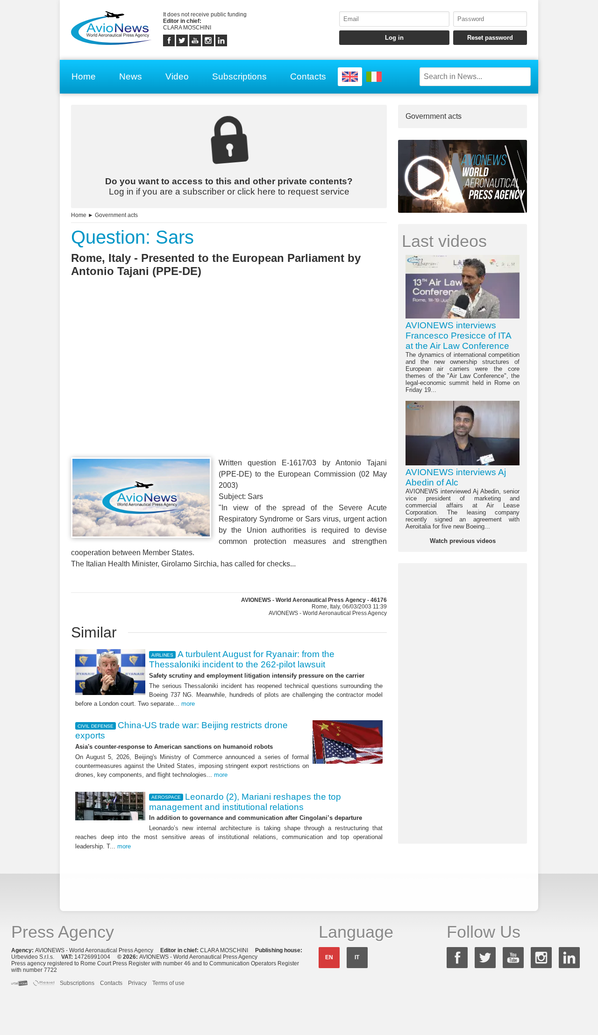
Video (177, 76)
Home (83, 76)
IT (357, 957)
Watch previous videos (463, 540)
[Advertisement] (229, 384)
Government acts (116, 215)
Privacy (137, 983)
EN (329, 957)
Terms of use (168, 983)
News (130, 76)
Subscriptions (239, 76)
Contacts (308, 76)
